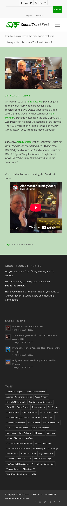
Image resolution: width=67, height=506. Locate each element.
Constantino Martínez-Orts (40, 402)
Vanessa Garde (13, 469)
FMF (45, 417)
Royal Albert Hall (46, 453)
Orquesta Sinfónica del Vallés (19, 443)
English (29, 15)
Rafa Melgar (53, 448)
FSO (51, 417)
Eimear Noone (13, 412)
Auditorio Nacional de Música (19, 397)
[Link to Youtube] (26, 2)
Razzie (29, 244)
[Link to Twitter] (31, 2)
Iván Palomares (21, 427)
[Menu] (56, 24)
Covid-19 (10, 407)
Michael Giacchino (15, 438)
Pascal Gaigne (39, 448)
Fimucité (36, 417)
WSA (34, 474)
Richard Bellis (12, 453)
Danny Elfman (23, 407)
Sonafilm (10, 458)
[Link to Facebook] (21, 2)
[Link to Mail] (45, 2)
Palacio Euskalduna (43, 443)
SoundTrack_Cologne (43, 458)
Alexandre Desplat (14, 391)
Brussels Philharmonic (16, 402)
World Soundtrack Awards (18, 474)
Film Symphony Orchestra (18, 417)
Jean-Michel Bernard (40, 427)
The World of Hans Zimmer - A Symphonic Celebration (30, 464)
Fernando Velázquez (49, 412)
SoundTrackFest (24, 458)
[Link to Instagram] (36, 2)
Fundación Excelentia (16, 422)
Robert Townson (28, 453)
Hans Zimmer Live (51, 422)
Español (39, 15)
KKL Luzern (39, 433)
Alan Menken (18, 244)
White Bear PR (29, 469)
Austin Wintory (41, 397)
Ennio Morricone (29, 412)
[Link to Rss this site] (40, 2)
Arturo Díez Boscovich (35, 391)
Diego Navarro (38, 407)
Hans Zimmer (34, 422)
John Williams (25, 433)
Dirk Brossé (53, 407)
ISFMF (9, 427)
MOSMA (29, 438)
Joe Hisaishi (11, 433)
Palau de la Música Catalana (18, 448)
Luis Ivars (51, 433)
